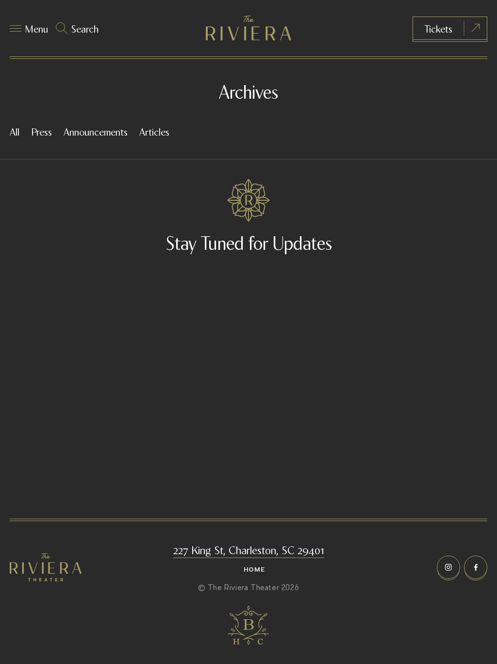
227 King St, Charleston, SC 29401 (248, 549)
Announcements (96, 131)
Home (254, 570)
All (14, 131)
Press (41, 131)
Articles (154, 131)
